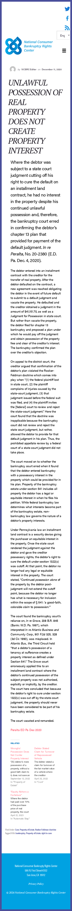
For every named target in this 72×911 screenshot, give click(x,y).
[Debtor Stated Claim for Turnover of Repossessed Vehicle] (46, 764)
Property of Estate (27, 829)
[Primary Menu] (64, 50)
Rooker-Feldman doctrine (45, 829)
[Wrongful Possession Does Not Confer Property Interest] (22, 766)
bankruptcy (20, 833)
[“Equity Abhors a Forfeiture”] (22, 805)
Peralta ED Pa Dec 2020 (26, 730)
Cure (17, 829)
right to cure (47, 833)
